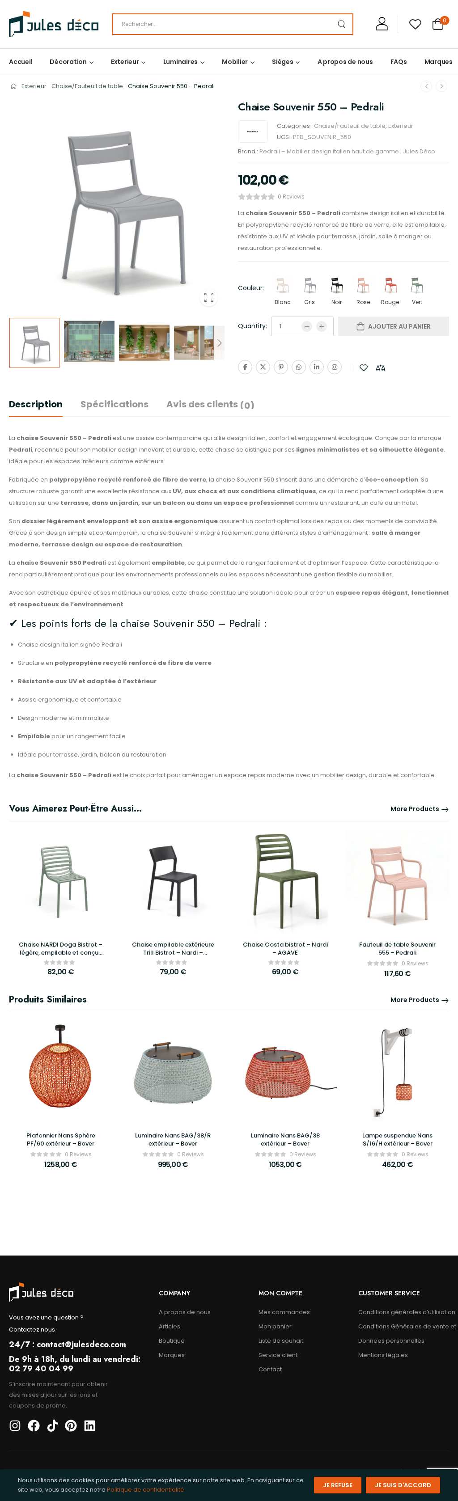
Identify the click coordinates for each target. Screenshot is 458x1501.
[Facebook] (245, 367)
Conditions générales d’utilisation (403, 1312)
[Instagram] (334, 367)
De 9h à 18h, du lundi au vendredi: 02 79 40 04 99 (74, 1364)
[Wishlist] (415, 24)
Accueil (20, 61)
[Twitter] (263, 367)
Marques (438, 61)
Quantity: (252, 325)
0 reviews (291, 196)
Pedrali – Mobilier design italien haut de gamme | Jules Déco (347, 151)
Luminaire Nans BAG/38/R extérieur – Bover (173, 1139)
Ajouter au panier (399, 326)
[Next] (219, 342)
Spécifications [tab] (114, 404)
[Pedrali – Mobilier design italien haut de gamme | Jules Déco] (253, 131)
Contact (270, 1369)
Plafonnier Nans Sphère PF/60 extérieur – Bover (60, 1139)
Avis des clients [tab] (210, 404)
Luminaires (180, 61)
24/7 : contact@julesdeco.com (67, 1344)
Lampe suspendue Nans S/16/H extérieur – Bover (397, 1139)
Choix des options (397, 977)
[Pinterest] (281, 367)
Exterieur (125, 61)
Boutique (172, 1340)
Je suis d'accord (403, 1485)
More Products (414, 808)
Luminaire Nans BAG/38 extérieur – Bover (285, 1139)
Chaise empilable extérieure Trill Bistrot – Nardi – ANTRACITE (173, 952)
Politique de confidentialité (145, 1489)
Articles (169, 1326)
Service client (278, 1355)
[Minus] (306, 326)
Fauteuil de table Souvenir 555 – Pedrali (397, 948)
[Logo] (53, 24)
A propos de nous (345, 61)
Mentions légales (383, 1355)
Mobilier (235, 61)
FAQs (398, 61)
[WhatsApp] (299, 367)
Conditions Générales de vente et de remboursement (403, 1326)
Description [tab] (36, 404)
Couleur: (251, 287)
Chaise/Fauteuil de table (87, 86)
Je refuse (337, 1485)
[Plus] (321, 326)
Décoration (68, 61)
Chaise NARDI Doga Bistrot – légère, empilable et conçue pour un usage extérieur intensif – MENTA (60, 956)
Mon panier (275, 1326)
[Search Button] (341, 24)
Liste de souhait (281, 1340)
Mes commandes (284, 1312)
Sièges (282, 61)
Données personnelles (391, 1340)
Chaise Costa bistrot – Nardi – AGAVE (285, 948)
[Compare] (381, 367)
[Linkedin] (317, 367)
